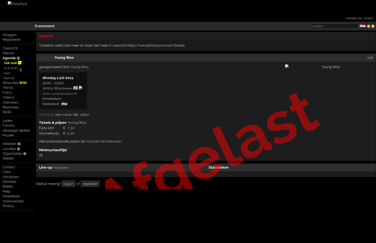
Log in (68, 184)
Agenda (9, 58)
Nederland (50, 104)
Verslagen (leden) (16, 130)
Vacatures (10, 177)
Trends (8, 87)
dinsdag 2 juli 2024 (57, 78)
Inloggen (10, 35)
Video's (8, 97)
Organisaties (12, 153)
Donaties (9, 181)
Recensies (11, 107)
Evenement (44, 26)
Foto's (7, 92)
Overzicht (10, 48)
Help (6, 191)
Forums (9, 125)
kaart (7, 73)
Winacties (15, 83)
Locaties (9, 149)
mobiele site (354, 18)
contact (368, 18)
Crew (7, 172)
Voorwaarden (13, 201)
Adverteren (11, 196)
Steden (8, 158)
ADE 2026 (10, 63)
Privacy (8, 206)
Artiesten (10, 144)
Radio (7, 112)
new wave (63, 114)
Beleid (8, 186)
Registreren (11, 39)
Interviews (10, 102)
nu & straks (11, 68)
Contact (9, 167)
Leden (8, 121)
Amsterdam (51, 99)
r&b (75, 114)
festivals (9, 78)
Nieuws (8, 53)
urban (84, 114)
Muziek (8, 135)
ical (370, 57)
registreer (90, 184)
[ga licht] (368, 26)
